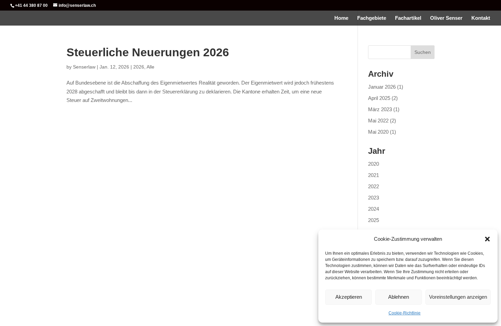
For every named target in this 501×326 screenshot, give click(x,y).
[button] (487, 239)
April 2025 (379, 98)
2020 (373, 164)
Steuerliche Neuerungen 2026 (147, 52)
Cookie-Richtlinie (405, 313)
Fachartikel (408, 18)
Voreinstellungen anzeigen (458, 297)
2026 (138, 67)
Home (341, 18)
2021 (373, 175)
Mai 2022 (378, 120)
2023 (373, 198)
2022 (373, 186)
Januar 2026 (382, 87)
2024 (373, 209)
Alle (150, 67)
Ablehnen (398, 297)
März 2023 (380, 109)
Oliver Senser (446, 18)
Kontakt (480, 18)
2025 (373, 220)
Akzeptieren (348, 297)
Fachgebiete (371, 18)
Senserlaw (84, 67)
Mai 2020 (378, 132)
